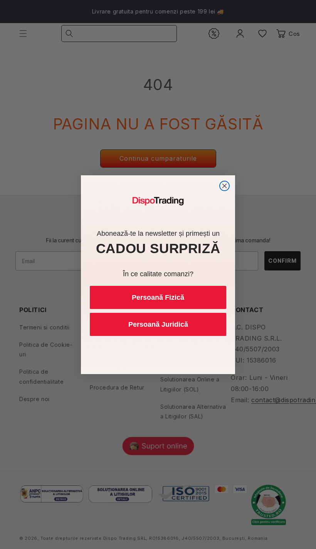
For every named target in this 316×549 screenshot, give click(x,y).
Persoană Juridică (158, 324)
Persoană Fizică (158, 297)
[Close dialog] (224, 186)
